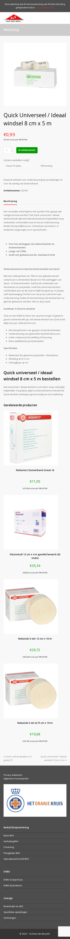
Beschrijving (10, 201)
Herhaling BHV (11, 841)
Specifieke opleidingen (15, 912)
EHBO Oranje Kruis (13, 879)
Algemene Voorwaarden (16, 778)
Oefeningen (10, 917)
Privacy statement (13, 774)
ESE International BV (44, 7)
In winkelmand (27, 150)
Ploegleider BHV (12, 853)
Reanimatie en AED (13, 906)
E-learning (9, 847)
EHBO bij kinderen (13, 885)
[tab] (10, 201)
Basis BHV (9, 835)
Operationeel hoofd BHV (16, 858)
